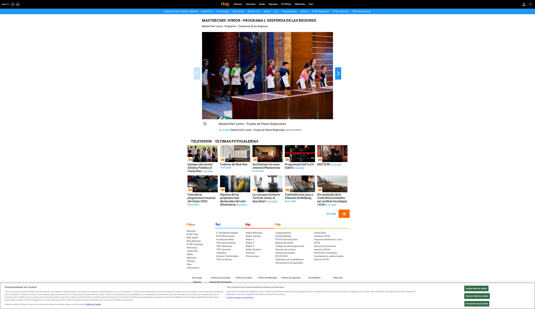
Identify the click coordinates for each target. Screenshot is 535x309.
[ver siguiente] (338, 73)
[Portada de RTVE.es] (225, 4)
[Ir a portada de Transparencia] (312, 225)
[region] (267, 296)
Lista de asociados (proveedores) (240, 298)
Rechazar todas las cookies (477, 296)
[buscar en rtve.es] (530, 4)
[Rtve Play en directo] (13, 4)
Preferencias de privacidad (477, 304)
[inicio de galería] (197, 73)
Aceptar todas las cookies (476, 288)
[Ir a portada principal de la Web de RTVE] (200, 224)
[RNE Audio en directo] (18, 4)
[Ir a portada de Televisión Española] (229, 225)
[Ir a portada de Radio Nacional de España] (259, 225)
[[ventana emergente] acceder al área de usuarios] (523, 4)
